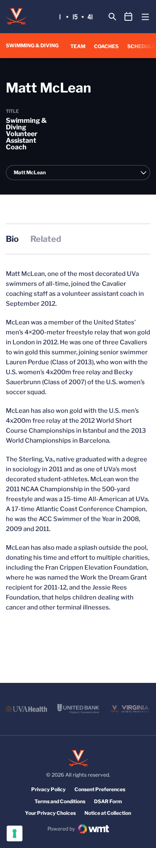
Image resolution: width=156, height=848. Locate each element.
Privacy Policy (48, 789)
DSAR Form (108, 801)
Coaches (106, 46)
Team (77, 46)
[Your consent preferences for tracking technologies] (14, 833)
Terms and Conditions (60, 801)
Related (45, 239)
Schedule (141, 46)
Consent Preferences (99, 789)
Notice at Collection (107, 813)
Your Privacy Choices (50, 813)
